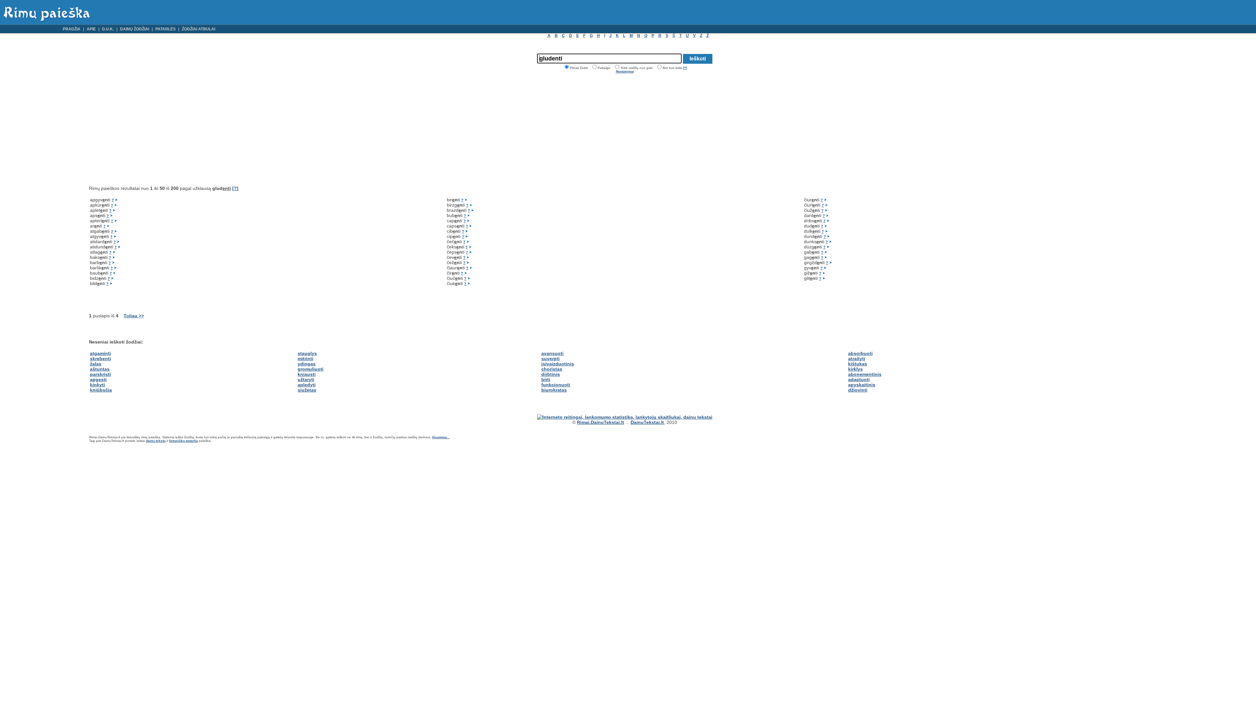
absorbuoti (860, 353)
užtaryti (306, 379)
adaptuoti (859, 379)
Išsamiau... (441, 437)
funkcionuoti (555, 384)
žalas (95, 363)
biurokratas (554, 390)
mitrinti (305, 358)
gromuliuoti (310, 369)
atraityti (856, 358)
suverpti (550, 358)
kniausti (307, 374)
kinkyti (97, 384)
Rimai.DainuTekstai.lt (600, 422)
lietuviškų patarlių (183, 441)
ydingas (307, 363)
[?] (685, 68)
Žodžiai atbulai (198, 29)
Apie (91, 29)
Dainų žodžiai (134, 29)
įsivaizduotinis (557, 363)
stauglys (307, 353)
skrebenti (100, 358)
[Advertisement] (144, 129)
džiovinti (857, 390)
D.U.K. (108, 29)
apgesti (98, 379)
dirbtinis (550, 374)
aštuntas (100, 369)
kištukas (857, 363)
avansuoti (552, 353)
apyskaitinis (861, 384)
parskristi (100, 374)
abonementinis (864, 374)
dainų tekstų (156, 441)
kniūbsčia (101, 390)
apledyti (307, 384)
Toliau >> (134, 315)
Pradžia (71, 29)
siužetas (307, 390)
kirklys (855, 369)
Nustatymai (625, 71)
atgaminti (100, 353)
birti (545, 379)
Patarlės (165, 29)
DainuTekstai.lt (647, 422)
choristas (551, 369)
